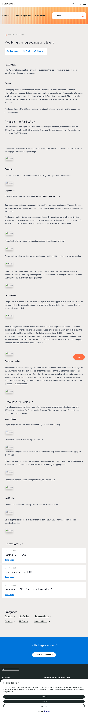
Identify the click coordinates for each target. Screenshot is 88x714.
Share (40, 51)
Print (28, 51)
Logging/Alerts (42, 616)
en (73, 4)
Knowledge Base (23, 16)
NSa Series (24, 616)
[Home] (8, 4)
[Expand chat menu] (79, 357)
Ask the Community (44, 654)
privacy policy (49, 687)
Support (6, 16)
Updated (11, 34)
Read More (9, 560)
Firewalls (41, 16)
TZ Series (23, 621)
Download (14, 51)
